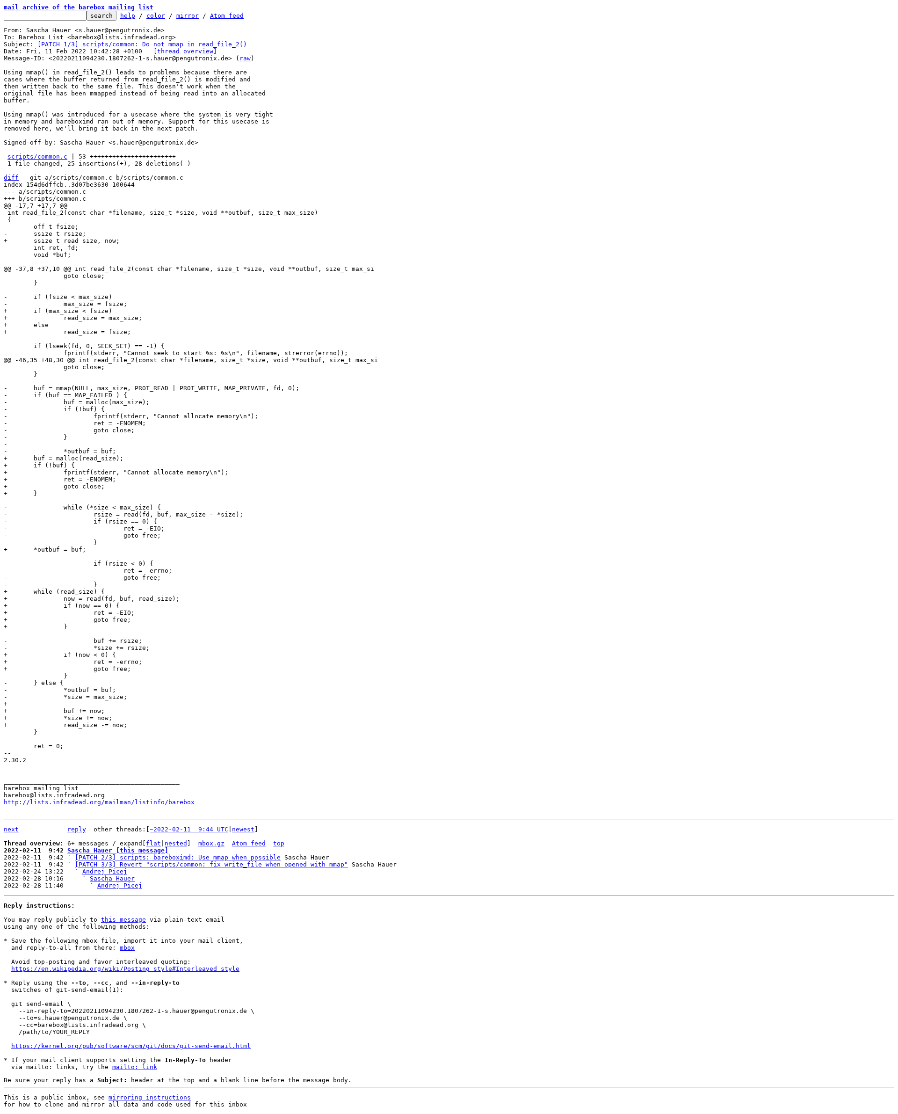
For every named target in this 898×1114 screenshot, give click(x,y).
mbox (127, 947)
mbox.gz (211, 843)
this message (123, 919)
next (11, 829)
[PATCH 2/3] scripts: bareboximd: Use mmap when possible (178, 857)
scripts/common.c (37, 156)
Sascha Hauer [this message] (117, 850)
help (127, 15)
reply (76, 829)
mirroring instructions (150, 1097)
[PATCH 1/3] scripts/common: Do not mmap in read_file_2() (142, 44)
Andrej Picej (104, 871)
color (155, 15)
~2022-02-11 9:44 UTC (189, 829)
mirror (187, 15)
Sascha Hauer (112, 878)
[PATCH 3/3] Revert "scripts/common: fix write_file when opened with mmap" (211, 864)
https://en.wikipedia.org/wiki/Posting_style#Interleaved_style (125, 968)
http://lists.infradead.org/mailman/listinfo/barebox (99, 802)
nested (176, 843)
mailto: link (134, 1066)
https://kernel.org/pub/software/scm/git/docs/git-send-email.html (131, 1045)
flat (153, 843)
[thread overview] (185, 51)
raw (245, 58)
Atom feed (227, 15)
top (278, 843)
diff (11, 177)
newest (243, 829)
